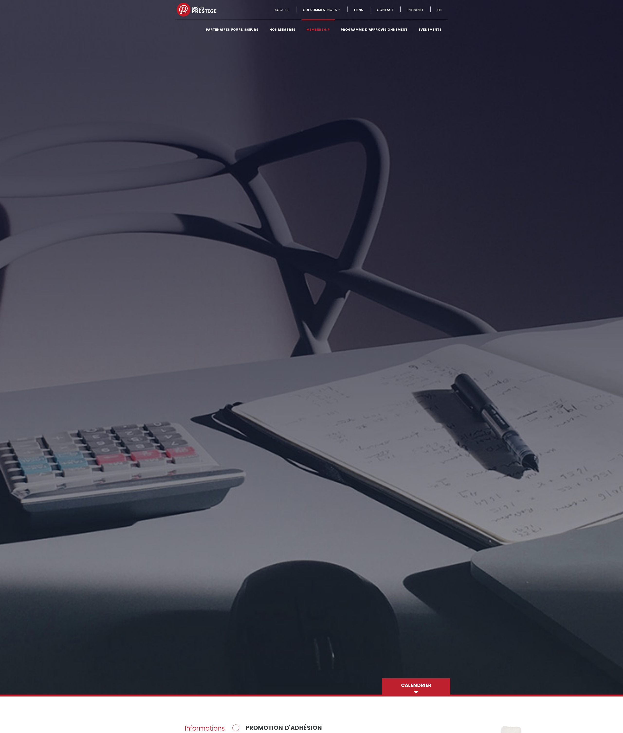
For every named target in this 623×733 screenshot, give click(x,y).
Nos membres (282, 29)
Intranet (415, 10)
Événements (430, 29)
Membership (318, 29)
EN (439, 10)
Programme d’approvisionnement (374, 29)
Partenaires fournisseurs (232, 29)
